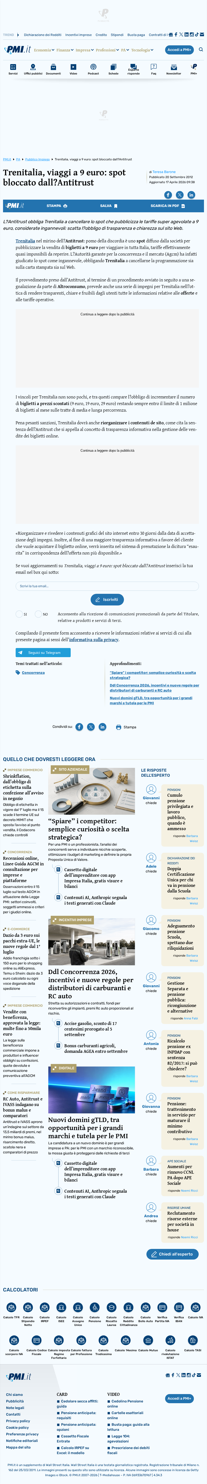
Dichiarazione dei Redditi (42, 35)
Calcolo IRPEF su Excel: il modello (73, 1450)
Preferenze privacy (22, 1434)
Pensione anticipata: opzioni (76, 1427)
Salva (106, 206)
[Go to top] (174, 1467)
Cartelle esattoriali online (125, 1415)
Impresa (83, 49)
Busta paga (136, 35)
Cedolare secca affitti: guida (77, 1404)
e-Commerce (19, 929)
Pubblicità (15, 1401)
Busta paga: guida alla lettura (128, 1427)
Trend (8, 35)
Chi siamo (14, 1395)
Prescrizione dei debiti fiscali (128, 1450)
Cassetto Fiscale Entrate (73, 1438)
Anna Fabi (191, 1018)
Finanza (63, 49)
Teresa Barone (164, 172)
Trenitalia (25, 240)
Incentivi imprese (78, 35)
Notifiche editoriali (22, 1441)
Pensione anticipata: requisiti (76, 1415)
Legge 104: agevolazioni (118, 1438)
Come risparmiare (24, 1093)
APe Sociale (176, 1161)
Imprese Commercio (25, 770)
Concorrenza (33, 673)
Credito (101, 35)
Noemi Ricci (189, 1190)
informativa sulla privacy (93, 639)
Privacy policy (18, 1421)
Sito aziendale (73, 769)
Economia (42, 49)
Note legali (15, 1408)
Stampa (54, 206)
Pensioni (173, 790)
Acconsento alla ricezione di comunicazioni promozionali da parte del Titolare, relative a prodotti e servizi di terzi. (128, 617)
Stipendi (117, 35)
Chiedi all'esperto (176, 1254)
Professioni (106, 49)
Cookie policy (17, 1427)
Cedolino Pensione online (125, 1404)
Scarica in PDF (165, 206)
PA (123, 49)
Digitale (66, 1068)
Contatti (13, 1414)
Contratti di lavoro (162, 35)
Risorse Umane (179, 1208)
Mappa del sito (18, 1447)
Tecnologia (140, 49)
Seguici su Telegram (44, 653)
